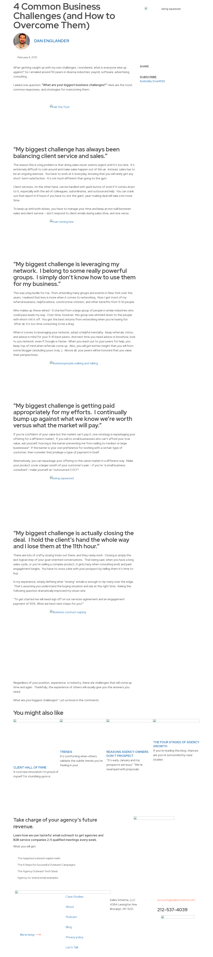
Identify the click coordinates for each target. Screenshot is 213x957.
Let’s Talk (72, 947)
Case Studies (75, 896)
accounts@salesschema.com (176, 900)
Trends (66, 752)
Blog (69, 927)
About (70, 907)
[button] (141, 70)
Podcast (71, 917)
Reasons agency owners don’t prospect (127, 754)
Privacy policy (74, 937)
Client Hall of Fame (29, 767)
